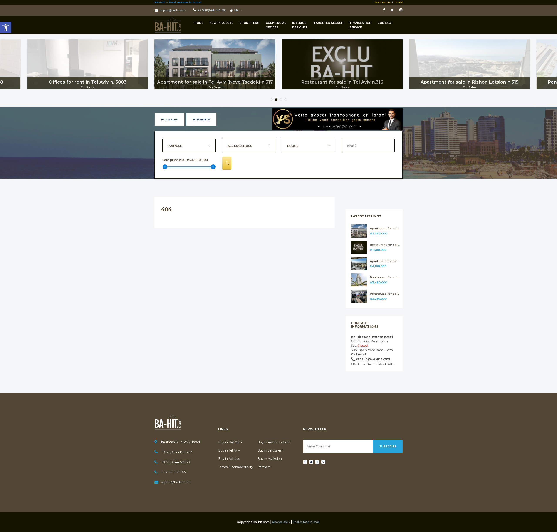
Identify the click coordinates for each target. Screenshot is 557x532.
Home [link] (199, 23)
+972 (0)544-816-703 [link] (211, 10)
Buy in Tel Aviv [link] (229, 450)
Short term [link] (250, 23)
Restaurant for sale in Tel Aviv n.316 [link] (385, 244)
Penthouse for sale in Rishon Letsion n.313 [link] (385, 293)
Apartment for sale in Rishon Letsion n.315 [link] (385, 261)
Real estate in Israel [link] (306, 522)
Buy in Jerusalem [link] (270, 450)
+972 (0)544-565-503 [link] (176, 462)
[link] (5, 27)
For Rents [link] (201, 119)
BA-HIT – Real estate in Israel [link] (177, 2)
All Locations (240, 145)
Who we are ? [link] (281, 522)
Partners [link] (263, 467)
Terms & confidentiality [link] (235, 467)
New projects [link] (221, 23)
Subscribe (387, 446)
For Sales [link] (169, 119)
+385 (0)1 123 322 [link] (173, 472)
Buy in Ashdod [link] (229, 459)
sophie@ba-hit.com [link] (172, 10)
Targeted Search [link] (328, 23)
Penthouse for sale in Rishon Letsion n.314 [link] (385, 277)
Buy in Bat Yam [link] (230, 442)
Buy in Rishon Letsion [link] (273, 442)
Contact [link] (385, 23)
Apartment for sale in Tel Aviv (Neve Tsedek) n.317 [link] (385, 228)
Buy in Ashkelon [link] (269, 459)
